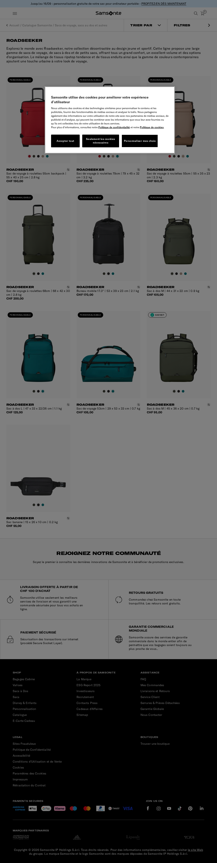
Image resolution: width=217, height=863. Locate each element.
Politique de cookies (152, 127)
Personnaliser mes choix (140, 140)
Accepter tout (65, 140)
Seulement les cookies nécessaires (100, 140)
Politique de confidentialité (114, 127)
